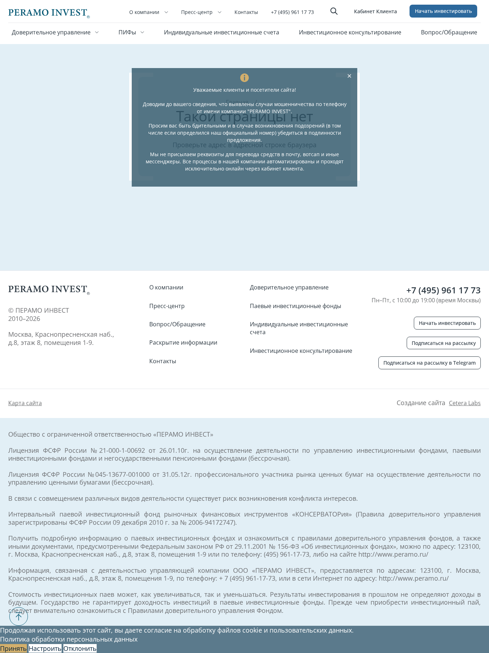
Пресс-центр (197, 12)
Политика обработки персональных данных (68, 639)
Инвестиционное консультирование (350, 32)
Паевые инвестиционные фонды (295, 306)
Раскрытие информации (183, 342)
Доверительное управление (52, 32)
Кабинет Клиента (375, 11)
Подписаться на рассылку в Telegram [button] (429, 362)
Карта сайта (25, 403)
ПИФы (127, 32)
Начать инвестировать (443, 11)
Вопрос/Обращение (449, 32)
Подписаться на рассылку (444, 343)
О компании (145, 12)
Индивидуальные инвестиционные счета (221, 32)
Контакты (246, 12)
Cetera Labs (465, 403)
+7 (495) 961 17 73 (292, 12)
